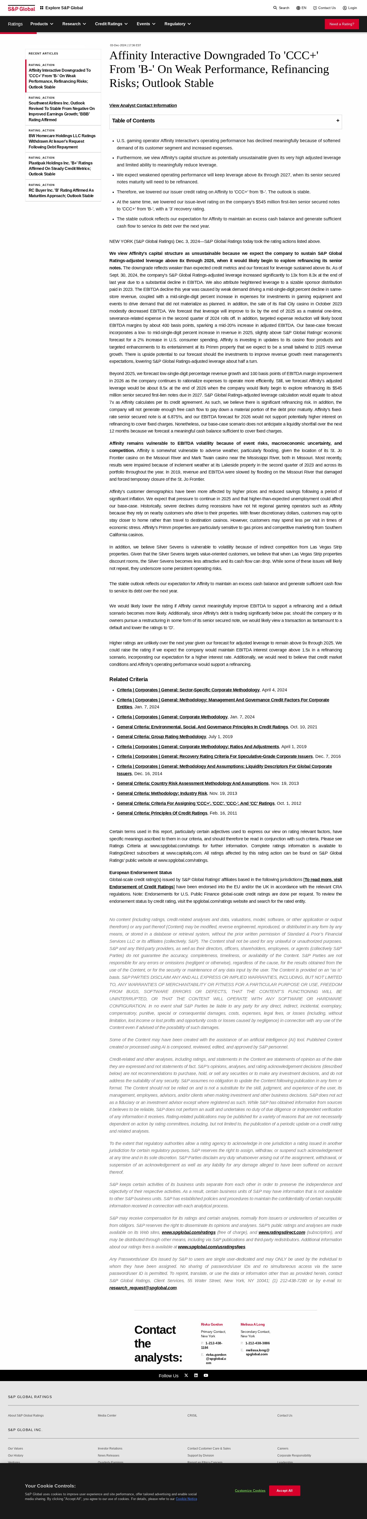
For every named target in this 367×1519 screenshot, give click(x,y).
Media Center (107, 1415)
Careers (282, 1448)
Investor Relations (110, 1448)
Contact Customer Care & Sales (209, 1448)
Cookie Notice (186, 1499)
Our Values (15, 1448)
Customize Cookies (250, 1491)
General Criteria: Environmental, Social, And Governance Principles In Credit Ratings (202, 726)
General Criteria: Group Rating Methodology (161, 736)
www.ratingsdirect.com (282, 1232)
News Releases (108, 1455)
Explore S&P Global (64, 8)
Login (352, 8)
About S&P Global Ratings (26, 1415)
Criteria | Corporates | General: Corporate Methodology (172, 716)
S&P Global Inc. (25, 1430)
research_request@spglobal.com (143, 1287)
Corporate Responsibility (294, 1455)
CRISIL (192, 1415)
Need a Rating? (342, 24)
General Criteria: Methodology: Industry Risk (162, 793)
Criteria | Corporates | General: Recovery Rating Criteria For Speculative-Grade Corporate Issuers (215, 756)
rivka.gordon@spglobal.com (216, 1359)
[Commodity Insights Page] (187, 1375)
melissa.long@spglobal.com (258, 1352)
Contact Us (327, 8)
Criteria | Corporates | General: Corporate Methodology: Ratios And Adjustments (198, 746)
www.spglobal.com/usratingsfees (211, 1246)
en (304, 8)
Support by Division (200, 1455)
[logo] (21, 8)
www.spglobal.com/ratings (188, 1232)
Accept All (285, 1491)
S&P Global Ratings (30, 1397)
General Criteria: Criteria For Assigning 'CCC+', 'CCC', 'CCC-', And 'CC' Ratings (195, 803)
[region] (183, 1491)
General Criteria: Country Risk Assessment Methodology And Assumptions (193, 783)
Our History (15, 1455)
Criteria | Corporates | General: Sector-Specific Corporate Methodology (188, 689)
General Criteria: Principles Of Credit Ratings (162, 813)
